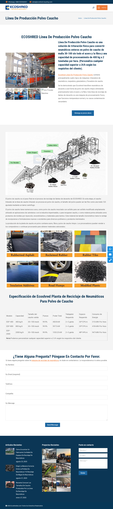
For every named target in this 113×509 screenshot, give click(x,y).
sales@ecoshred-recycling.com (42, 2)
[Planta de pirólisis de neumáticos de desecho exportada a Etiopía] (63, 456)
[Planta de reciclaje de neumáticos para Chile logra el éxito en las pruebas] (63, 470)
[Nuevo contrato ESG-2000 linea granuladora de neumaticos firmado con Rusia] (49, 470)
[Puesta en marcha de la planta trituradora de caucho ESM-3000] (49, 456)
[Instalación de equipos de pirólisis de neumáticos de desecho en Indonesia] (49, 484)
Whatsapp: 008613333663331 (17, 2)
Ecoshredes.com (16, 506)
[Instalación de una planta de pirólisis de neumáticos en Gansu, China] (63, 484)
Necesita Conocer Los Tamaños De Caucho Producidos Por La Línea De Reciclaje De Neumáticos (24, 488)
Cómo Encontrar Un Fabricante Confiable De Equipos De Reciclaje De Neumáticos (24, 454)
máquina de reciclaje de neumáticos (45, 360)
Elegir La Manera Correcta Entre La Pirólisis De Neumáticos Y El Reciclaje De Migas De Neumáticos (25, 470)
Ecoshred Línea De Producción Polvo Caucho (75, 75)
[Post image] (10, 451)
